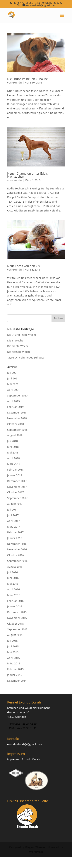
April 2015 (13, 658)
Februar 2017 (15, 532)
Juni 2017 (13, 515)
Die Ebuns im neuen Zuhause (27, 79)
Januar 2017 (14, 538)
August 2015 (15, 635)
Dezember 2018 (17, 412)
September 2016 (17, 561)
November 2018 (17, 418)
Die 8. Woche (15, 340)
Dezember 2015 (17, 612)
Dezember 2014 (17, 680)
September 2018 (17, 429)
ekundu (17, 82)
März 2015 (13, 663)
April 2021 (13, 389)
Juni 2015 (13, 646)
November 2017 (17, 486)
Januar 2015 (14, 675)
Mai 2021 (12, 384)
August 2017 (15, 504)
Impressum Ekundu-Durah (23, 759)
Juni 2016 (13, 578)
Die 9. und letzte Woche (22, 334)
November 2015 (17, 618)
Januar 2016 (14, 606)
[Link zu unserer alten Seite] (27, 816)
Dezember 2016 (17, 544)
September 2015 (17, 629)
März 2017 (13, 526)
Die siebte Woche (18, 346)
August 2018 (15, 435)
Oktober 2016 (15, 555)
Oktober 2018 (15, 424)
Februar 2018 (15, 469)
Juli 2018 (12, 441)
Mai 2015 (12, 652)
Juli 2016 (12, 572)
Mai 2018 (12, 452)
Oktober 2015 (15, 623)
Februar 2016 (15, 601)
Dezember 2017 (17, 481)
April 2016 (13, 589)
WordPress (36, 851)
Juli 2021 (12, 372)
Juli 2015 (12, 640)
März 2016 (13, 595)
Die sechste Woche (18, 352)
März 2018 (13, 464)
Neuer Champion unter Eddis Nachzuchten (27, 175)
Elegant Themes (35, 847)
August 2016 (15, 566)
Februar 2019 (15, 407)
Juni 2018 (13, 446)
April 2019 (13, 401)
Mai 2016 (12, 583)
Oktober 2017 (15, 492)
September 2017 (17, 498)
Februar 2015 (15, 669)
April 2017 (13, 521)
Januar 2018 (14, 475)
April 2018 (13, 458)
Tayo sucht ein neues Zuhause (25, 357)
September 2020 (17, 395)
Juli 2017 (12, 509)
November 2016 (17, 549)
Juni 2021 (13, 378)
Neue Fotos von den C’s (23, 266)
